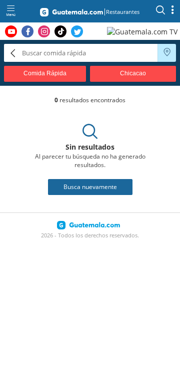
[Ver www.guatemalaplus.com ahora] (143, 31)
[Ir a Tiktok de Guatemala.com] (60, 31)
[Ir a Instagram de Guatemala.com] (44, 31)
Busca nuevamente (90, 187)
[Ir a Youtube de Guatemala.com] (11, 31)
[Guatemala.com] (71, 14)
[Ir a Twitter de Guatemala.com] (77, 31)
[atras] (13, 52)
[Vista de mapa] (167, 53)
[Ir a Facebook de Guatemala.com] (28, 31)
